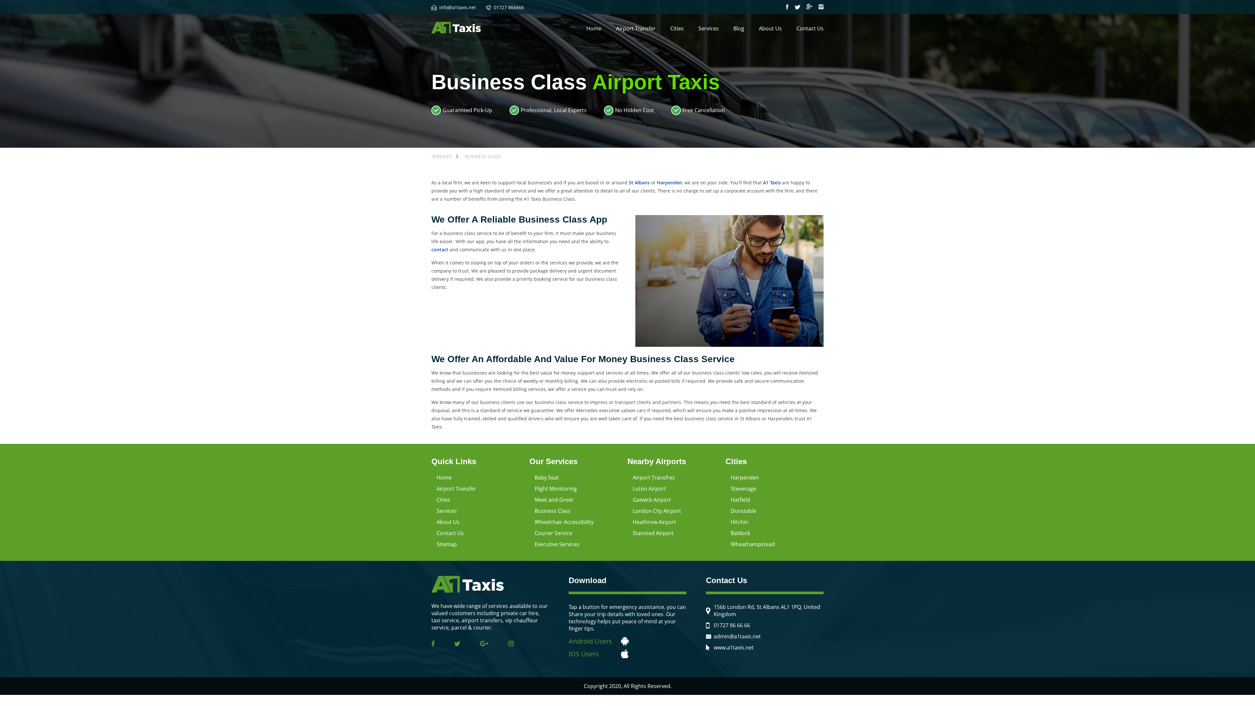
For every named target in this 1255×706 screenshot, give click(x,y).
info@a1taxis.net (457, 7)
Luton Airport (649, 488)
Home (593, 28)
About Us (770, 28)
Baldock (740, 533)
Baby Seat (547, 477)
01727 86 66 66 (732, 625)
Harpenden (669, 182)
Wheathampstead (753, 544)
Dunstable (743, 510)
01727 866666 (509, 7)
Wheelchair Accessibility (564, 522)
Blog (738, 28)
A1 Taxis (772, 182)
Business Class (553, 510)
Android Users (590, 641)
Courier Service (553, 533)
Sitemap (447, 544)
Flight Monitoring (556, 488)
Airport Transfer (636, 28)
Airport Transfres (654, 477)
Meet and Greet (554, 499)
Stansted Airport (653, 533)
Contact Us (810, 28)
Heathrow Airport (654, 522)
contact (439, 249)
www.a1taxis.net (734, 647)
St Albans (639, 182)
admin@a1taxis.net (737, 636)
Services (708, 28)
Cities (677, 28)
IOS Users (584, 653)
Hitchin (739, 522)
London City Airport (657, 510)
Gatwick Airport (652, 499)
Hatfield (740, 499)
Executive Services (557, 544)
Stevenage (743, 488)
